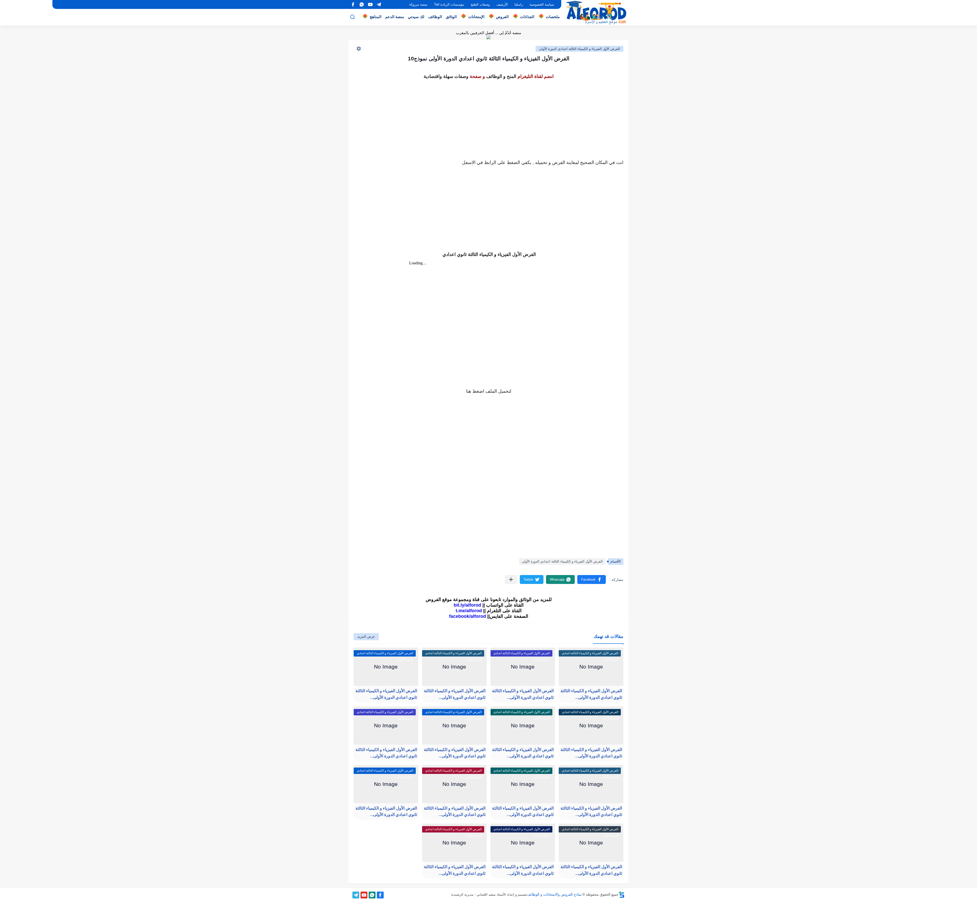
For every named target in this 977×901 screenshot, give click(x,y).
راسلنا (518, 4)
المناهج (375, 17)
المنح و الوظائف (501, 76)
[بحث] (352, 17)
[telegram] (379, 4)
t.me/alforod (469, 610)
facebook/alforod (467, 616)
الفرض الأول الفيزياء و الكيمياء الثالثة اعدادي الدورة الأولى (579, 49)
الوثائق (451, 17)
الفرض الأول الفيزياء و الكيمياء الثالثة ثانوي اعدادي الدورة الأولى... (591, 694)
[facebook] (353, 4)
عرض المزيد (366, 636)
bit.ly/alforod (467, 605)
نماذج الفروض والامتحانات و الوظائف (554, 894)
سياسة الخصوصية (541, 4)
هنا (468, 391)
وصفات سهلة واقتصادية (446, 76)
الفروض (502, 17)
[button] (591, 579)
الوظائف (435, 17)
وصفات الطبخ (480, 4)
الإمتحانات (476, 17)
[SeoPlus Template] (622, 894)
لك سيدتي (416, 17)
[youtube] (370, 4)
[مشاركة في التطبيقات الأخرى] (511, 579)
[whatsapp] (361, 4)
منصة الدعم (394, 17)
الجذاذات (527, 17)
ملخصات (553, 17)
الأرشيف (502, 4)
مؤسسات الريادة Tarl (449, 4)
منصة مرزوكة (418, 4)
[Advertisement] (488, 116)
